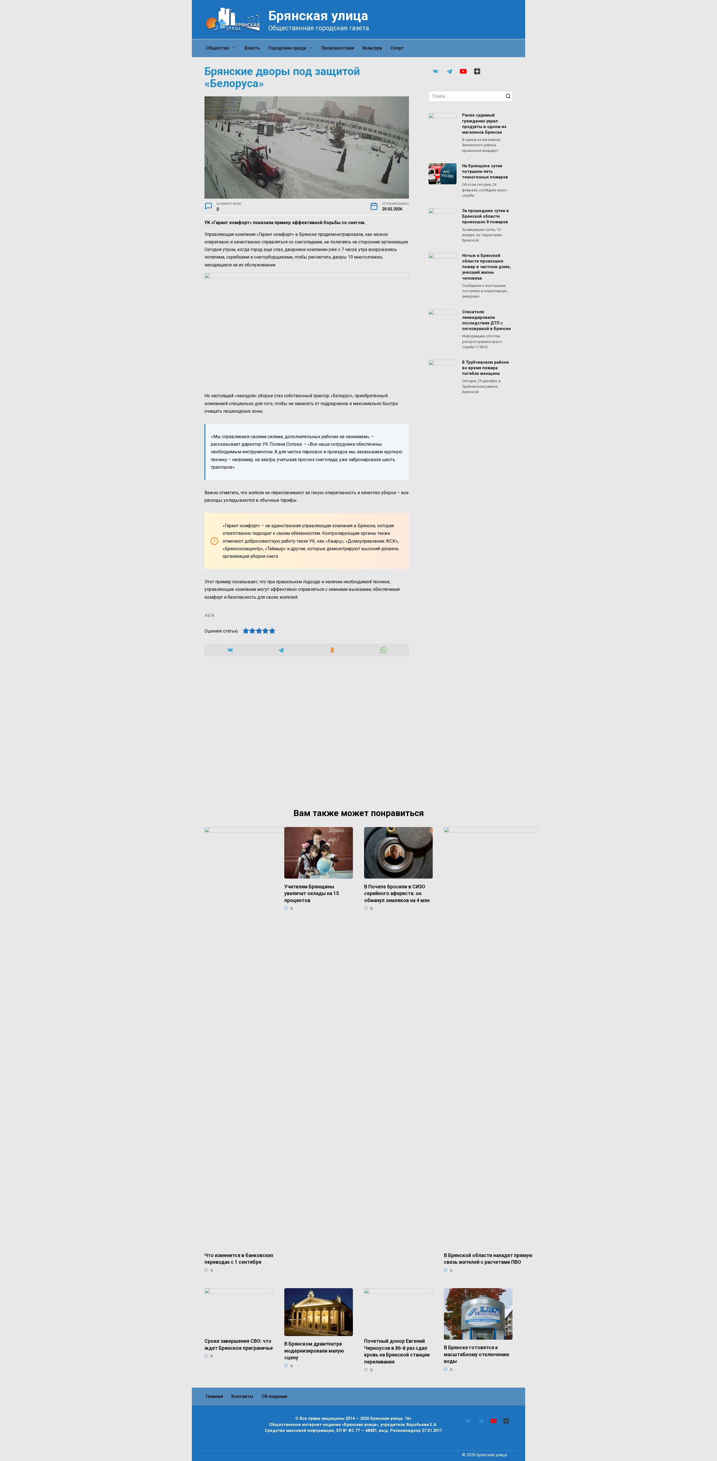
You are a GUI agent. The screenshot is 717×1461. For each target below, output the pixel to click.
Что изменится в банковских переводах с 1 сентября (238, 1258)
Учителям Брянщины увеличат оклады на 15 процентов (311, 893)
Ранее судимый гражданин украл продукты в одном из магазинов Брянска (484, 124)
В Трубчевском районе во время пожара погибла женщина (485, 368)
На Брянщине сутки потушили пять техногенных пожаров (485, 172)
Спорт (397, 48)
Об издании (274, 1396)
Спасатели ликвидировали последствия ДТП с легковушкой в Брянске (486, 320)
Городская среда (287, 48)
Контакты (242, 1396)
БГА (211, 615)
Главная (214, 1396)
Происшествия (337, 48)
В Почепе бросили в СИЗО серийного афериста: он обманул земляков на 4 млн (397, 893)
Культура (372, 48)
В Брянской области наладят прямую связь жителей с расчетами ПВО (488, 1258)
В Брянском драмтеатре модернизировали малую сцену (314, 1350)
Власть (252, 48)
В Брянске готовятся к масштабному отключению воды (476, 1354)
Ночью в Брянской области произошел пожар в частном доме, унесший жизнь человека (486, 267)
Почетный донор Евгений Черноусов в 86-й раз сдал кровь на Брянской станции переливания (397, 1351)
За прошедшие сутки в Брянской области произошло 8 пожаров (485, 216)
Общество (217, 48)
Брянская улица (318, 15)
